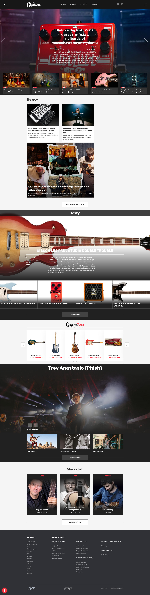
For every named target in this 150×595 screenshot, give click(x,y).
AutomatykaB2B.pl (81, 564)
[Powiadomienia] (4, 590)
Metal (42, 476)
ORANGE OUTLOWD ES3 (86, 303)
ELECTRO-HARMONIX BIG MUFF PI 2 (54, 303)
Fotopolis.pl (104, 546)
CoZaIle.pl (54, 551)
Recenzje (29, 559)
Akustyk (108, 476)
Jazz (75, 476)
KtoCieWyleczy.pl (105, 555)
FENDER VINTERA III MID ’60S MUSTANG (18, 303)
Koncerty (29, 551)
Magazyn (29, 568)
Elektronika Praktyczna (82, 567)
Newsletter (30, 573)
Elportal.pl (79, 569)
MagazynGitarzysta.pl (82, 548)
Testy (28, 546)
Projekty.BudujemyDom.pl (59, 548)
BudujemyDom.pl (56, 546)
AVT (118, 588)
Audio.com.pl (80, 546)
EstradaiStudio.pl (81, 553)
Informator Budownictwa (58, 553)
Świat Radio (79, 572)
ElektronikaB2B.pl (81, 562)
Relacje (29, 554)
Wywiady (29, 556)
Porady (29, 566)
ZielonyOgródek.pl (56, 555)
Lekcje (29, 563)
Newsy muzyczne (32, 549)
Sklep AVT (104, 588)
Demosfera (30, 561)
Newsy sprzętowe (32, 544)
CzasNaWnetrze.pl (57, 558)
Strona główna (31, 541)
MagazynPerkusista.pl (82, 551)
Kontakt (94, 4)
